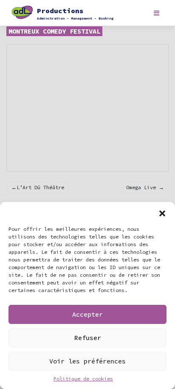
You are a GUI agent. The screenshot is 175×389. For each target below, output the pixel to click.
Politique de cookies (83, 378)
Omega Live (141, 187)
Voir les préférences (87, 361)
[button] (162, 212)
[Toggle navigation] (157, 13)
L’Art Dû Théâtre (40, 187)
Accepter (87, 314)
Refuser (87, 338)
